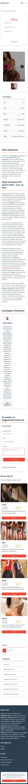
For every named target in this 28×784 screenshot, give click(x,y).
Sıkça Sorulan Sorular (7, 760)
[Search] (4, 650)
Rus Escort (6, 664)
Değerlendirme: (7, 431)
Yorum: (5, 446)
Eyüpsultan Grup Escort (10, 674)
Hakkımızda (4, 757)
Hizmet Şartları (5, 765)
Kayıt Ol (3, 746)
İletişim (3, 749)
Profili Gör (14, 518)
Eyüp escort (5, 3)
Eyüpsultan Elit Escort (9, 669)
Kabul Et (14, 780)
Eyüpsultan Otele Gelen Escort (11, 694)
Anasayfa (3, 11)
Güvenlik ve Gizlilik (6, 762)
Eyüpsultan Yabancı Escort (10, 684)
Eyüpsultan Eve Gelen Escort (11, 689)
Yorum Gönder (14, 459)
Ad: (4, 438)
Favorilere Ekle (14, 41)
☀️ (26, 3)
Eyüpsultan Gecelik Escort (10, 679)
